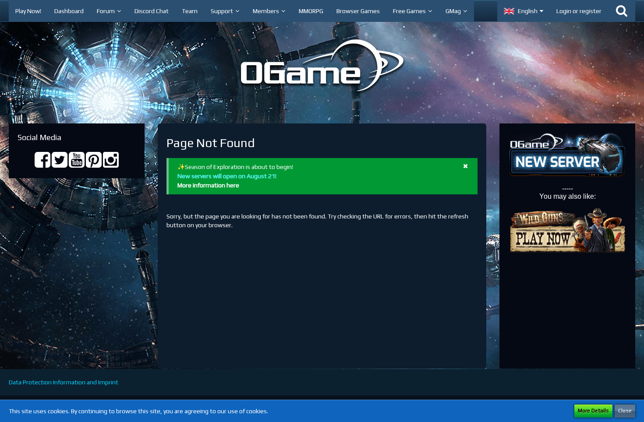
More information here (208, 185)
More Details (593, 411)
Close (625, 411)
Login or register (579, 10)
